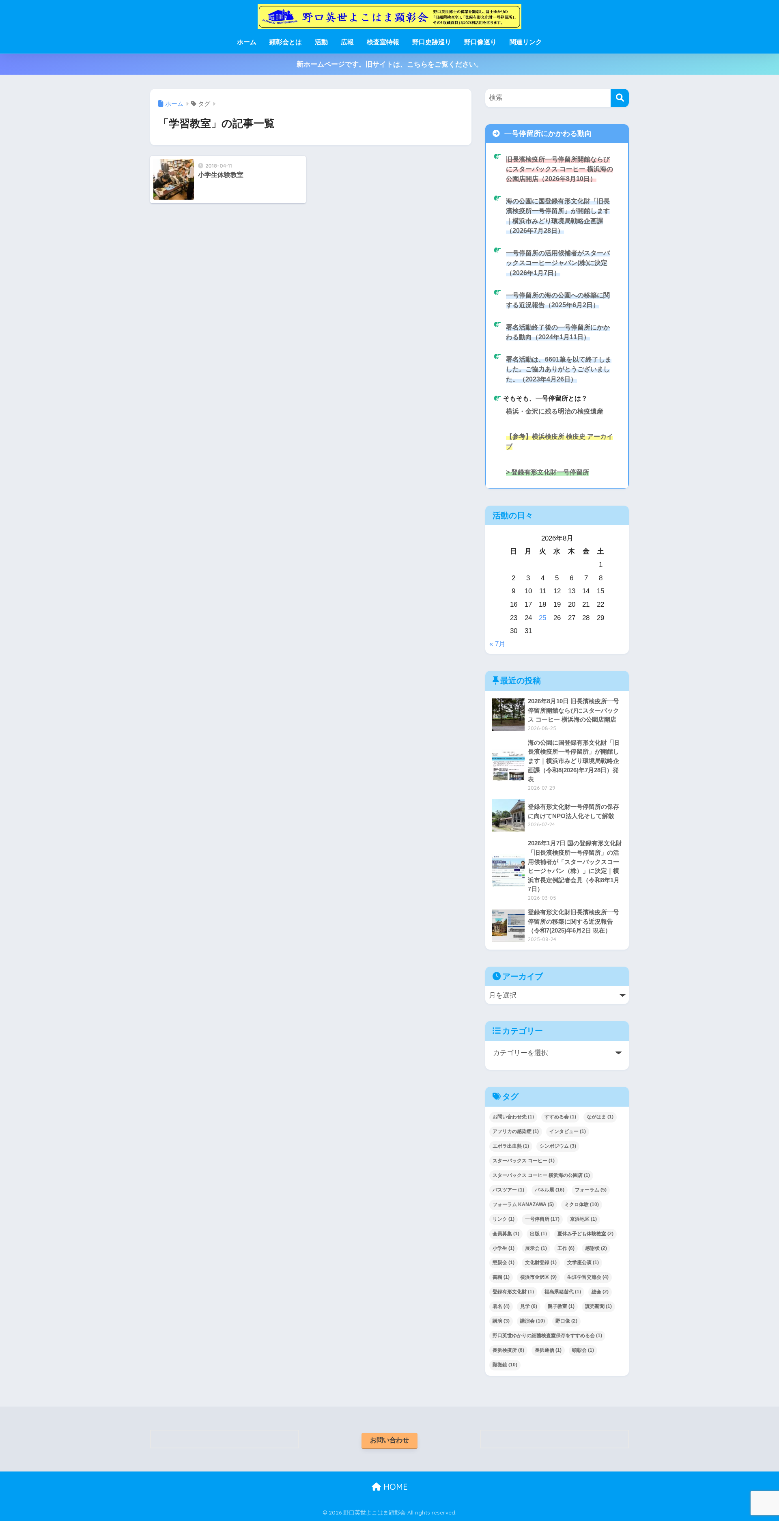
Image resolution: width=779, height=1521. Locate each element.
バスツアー (508, 1190)
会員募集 (506, 1234)
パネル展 (549, 1190)
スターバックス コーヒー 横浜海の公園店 (541, 1175)
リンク (503, 1219)
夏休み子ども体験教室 (585, 1234)
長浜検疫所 (508, 1350)
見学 (528, 1306)
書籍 (501, 1277)
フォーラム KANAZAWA (523, 1204)
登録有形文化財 (513, 1292)
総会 (600, 1292)
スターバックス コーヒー (524, 1160)
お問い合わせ (389, 1440)
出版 (538, 1234)
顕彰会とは (285, 42)
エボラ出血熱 (511, 1146)
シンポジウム (558, 1146)
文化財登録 (541, 1262)
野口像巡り (480, 42)
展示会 (536, 1248)
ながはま (600, 1117)
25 (542, 618)
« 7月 (497, 644)
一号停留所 (542, 1219)
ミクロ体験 (581, 1204)
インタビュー (567, 1131)
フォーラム (591, 1190)
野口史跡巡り (431, 42)
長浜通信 (548, 1350)
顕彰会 (583, 1350)
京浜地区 (583, 1219)
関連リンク (526, 42)
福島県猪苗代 (562, 1292)
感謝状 (596, 1248)
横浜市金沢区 (538, 1277)
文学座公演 (583, 1262)
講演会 (532, 1321)
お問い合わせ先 (513, 1117)
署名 (501, 1306)
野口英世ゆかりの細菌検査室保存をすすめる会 (547, 1335)
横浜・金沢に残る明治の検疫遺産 (554, 411)
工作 (566, 1248)
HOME (394, 1487)
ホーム (246, 42)
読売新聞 (598, 1306)
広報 (347, 42)
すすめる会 (560, 1117)
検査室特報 (383, 42)
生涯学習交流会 (588, 1277)
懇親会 (503, 1262)
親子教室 (561, 1306)
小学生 (503, 1248)
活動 (321, 42)
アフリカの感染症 (516, 1131)
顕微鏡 (505, 1365)
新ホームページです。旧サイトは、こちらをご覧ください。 (390, 64)
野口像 (566, 1321)
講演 (501, 1321)
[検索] (620, 98)
